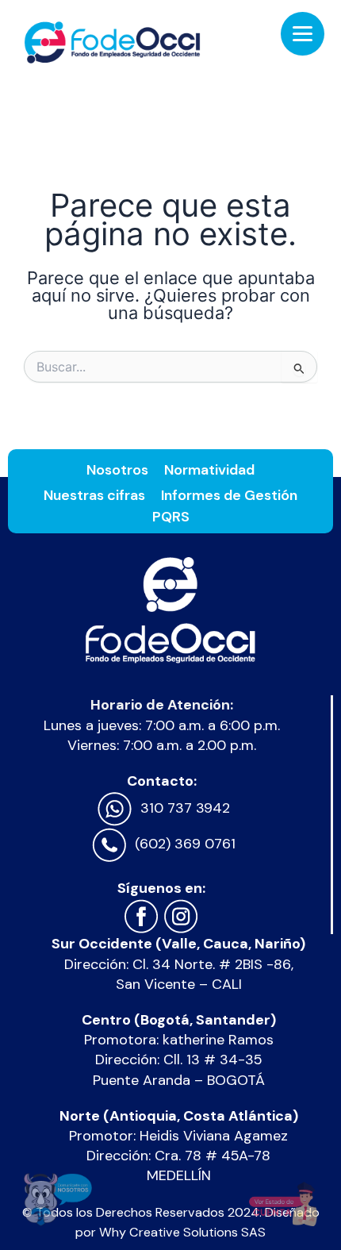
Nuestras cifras (94, 495)
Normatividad (209, 469)
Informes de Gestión (229, 495)
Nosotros (117, 469)
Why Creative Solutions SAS (182, 1232)
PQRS (171, 516)
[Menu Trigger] (302, 34)
